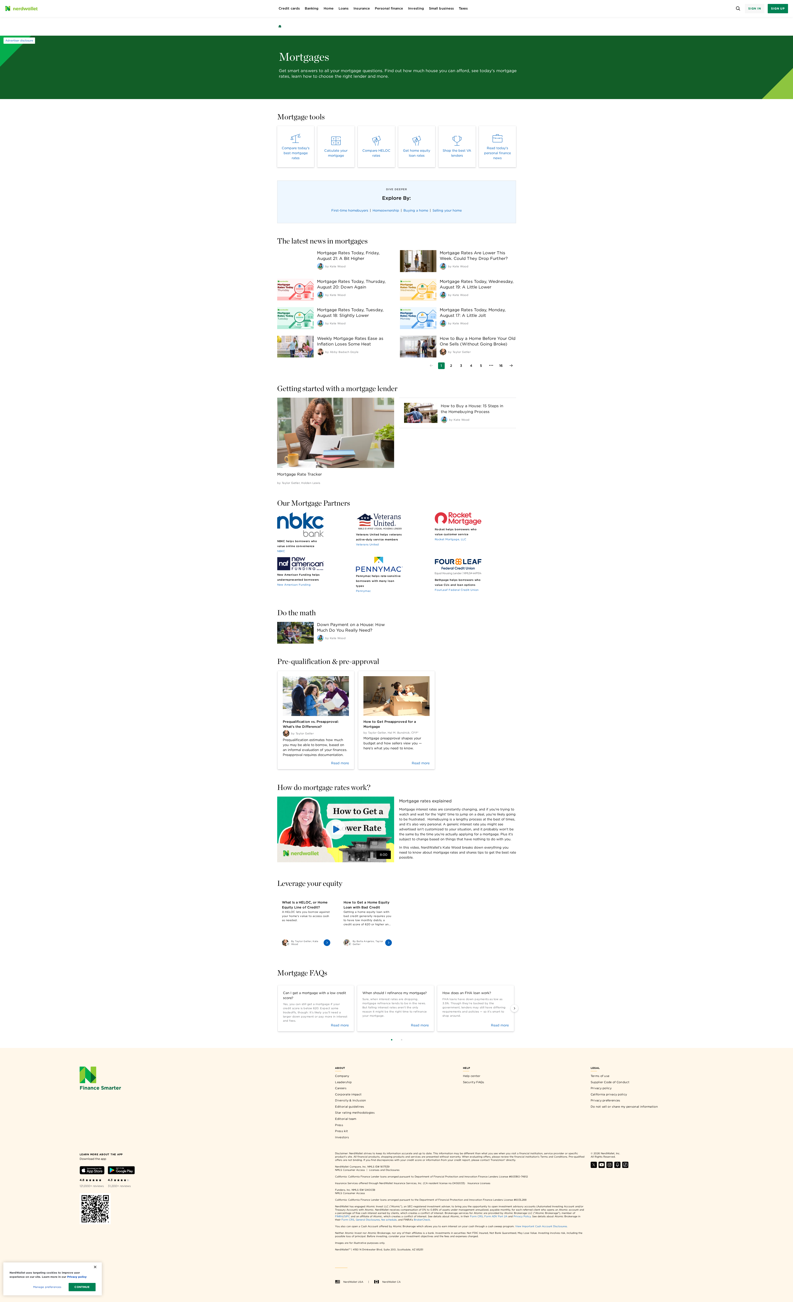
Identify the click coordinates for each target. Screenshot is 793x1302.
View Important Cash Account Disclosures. (541, 1226)
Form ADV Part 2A (495, 1216)
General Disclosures (368, 1219)
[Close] (95, 1267)
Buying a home (415, 210)
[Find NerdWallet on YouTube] (602, 1167)
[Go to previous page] (431, 365)
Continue (82, 1287)
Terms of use (600, 1076)
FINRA (339, 1216)
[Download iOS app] (92, 1171)
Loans (344, 8)
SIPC (347, 1216)
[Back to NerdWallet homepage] (280, 26)
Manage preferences (47, 1287)
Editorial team (345, 1118)
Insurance (361, 8)
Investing (416, 8)
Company (342, 1076)
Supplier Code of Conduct (610, 1082)
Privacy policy (601, 1088)
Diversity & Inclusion (350, 1100)
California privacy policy (609, 1094)
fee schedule (389, 1219)
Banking (312, 8)
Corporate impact (348, 1094)
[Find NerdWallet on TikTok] (625, 1167)
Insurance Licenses (479, 1183)
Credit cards (289, 8)
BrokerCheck (422, 1219)
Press (339, 1125)
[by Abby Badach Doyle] (320, 352)
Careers (340, 1088)
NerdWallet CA (391, 1281)
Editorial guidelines (349, 1106)
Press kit (341, 1131)
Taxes (463, 8)
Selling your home (447, 210)
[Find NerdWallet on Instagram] (609, 1167)
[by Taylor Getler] (443, 352)
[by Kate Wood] (320, 266)
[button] (335, 829)
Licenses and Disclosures (384, 1169)
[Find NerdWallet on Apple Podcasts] (617, 1167)
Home (329, 8)
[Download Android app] (121, 1171)
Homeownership (386, 210)
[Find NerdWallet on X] (594, 1167)
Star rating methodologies (355, 1112)
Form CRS (476, 1216)
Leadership (343, 1082)
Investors (342, 1137)
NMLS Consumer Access (350, 1169)
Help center (471, 1076)
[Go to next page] (511, 365)
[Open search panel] (738, 8)
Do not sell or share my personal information (624, 1106)
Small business (441, 8)
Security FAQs (473, 1082)
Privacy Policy (522, 1216)
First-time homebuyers (349, 210)
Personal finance (389, 8)
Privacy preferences (605, 1100)
